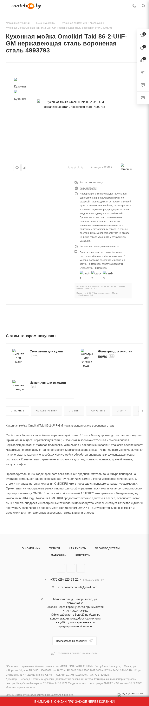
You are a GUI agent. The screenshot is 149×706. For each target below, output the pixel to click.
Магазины (58, 555)
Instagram (80, 568)
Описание (17, 411)
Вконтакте (61, 568)
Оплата (121, 411)
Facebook (71, 568)
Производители (107, 548)
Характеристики (46, 411)
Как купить (98, 411)
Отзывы (74, 411)
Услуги (54, 548)
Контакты (83, 555)
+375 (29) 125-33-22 (64, 579)
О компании (31, 548)
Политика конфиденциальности (78, 653)
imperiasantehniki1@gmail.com (77, 587)
